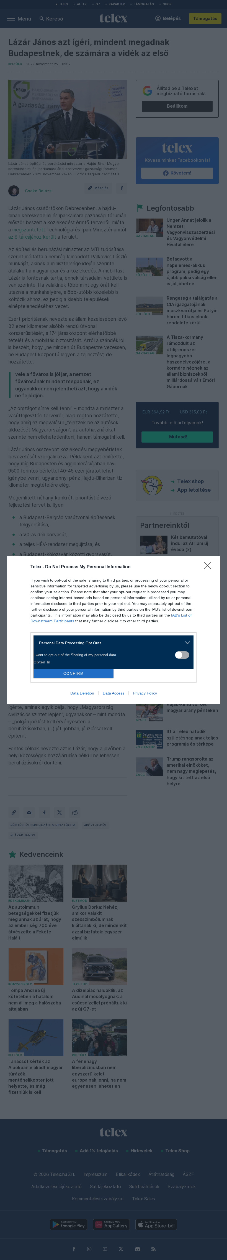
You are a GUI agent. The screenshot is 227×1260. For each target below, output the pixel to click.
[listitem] (111, 643)
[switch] (182, 655)
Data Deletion (82, 693)
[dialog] (113, 630)
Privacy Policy (145, 693)
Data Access (113, 693)
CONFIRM (73, 673)
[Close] (209, 567)
